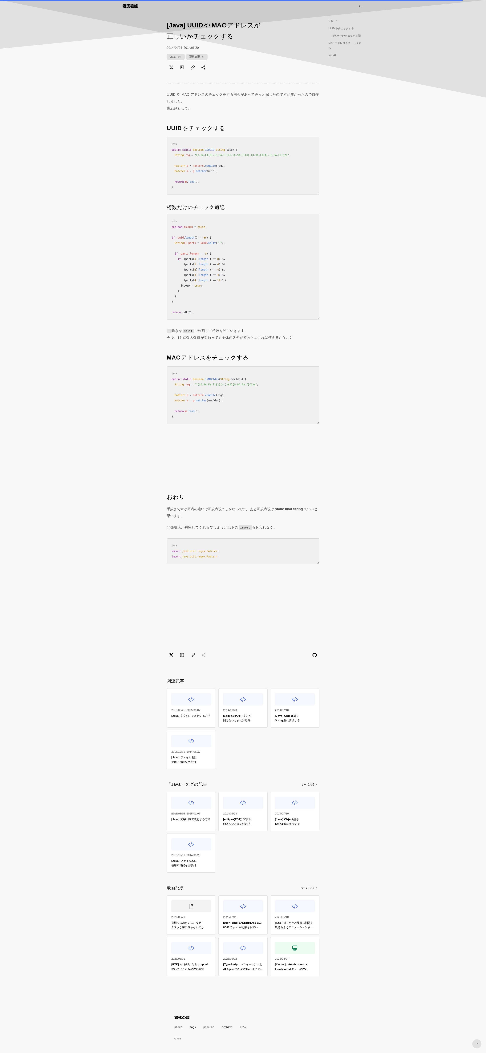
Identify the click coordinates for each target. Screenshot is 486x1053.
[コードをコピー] (313, 143)
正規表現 (196, 56)
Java (175, 56)
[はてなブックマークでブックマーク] (182, 67)
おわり (332, 55)
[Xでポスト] (171, 67)
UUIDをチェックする (341, 28)
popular (208, 1027)
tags (193, 1027)
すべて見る (308, 784)
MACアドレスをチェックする (344, 46)
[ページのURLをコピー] (192, 67)
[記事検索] (360, 6)
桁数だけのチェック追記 (346, 35)
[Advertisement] (243, 458)
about (178, 1027)
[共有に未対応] (203, 67)
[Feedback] (314, 655)
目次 (330, 20)
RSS (242, 1027)
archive (227, 1027)
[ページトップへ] (476, 1043)
